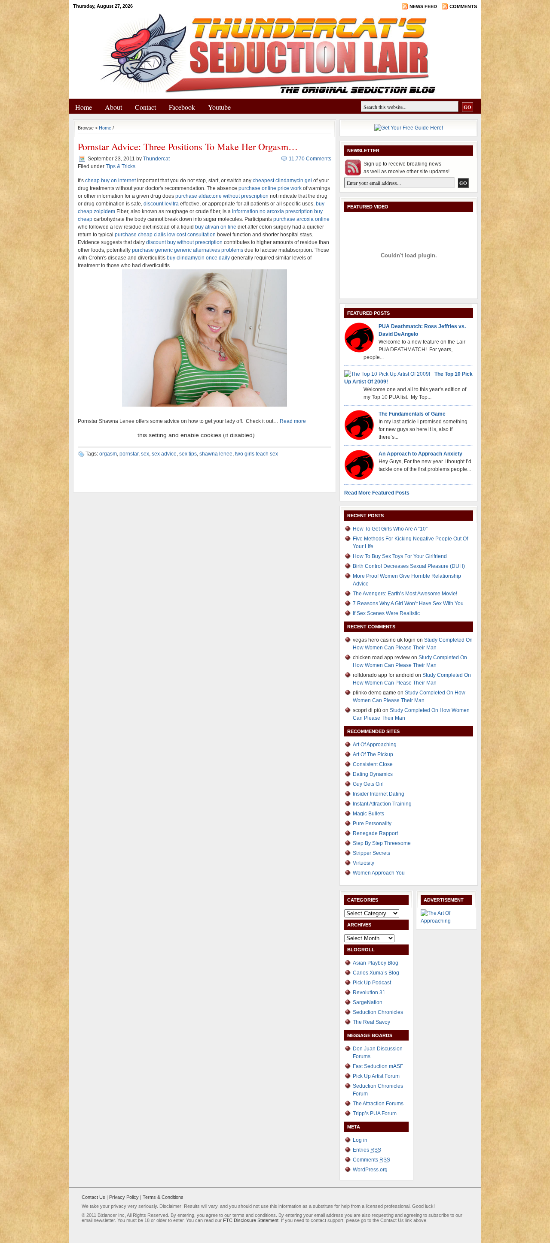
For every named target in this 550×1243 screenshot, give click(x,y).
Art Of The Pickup (373, 754)
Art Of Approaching (375, 745)
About (113, 107)
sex (145, 454)
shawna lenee (215, 454)
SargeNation (367, 1002)
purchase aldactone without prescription (222, 196)
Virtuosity (363, 863)
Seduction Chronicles (378, 1012)
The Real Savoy (371, 1022)
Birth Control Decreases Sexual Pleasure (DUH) (409, 566)
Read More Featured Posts (376, 493)
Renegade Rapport (375, 833)
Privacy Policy (124, 1197)
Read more (293, 421)
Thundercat (156, 159)
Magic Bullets (368, 814)
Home (83, 107)
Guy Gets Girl (368, 784)
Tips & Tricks (120, 166)
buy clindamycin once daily (198, 258)
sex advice (164, 454)
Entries (367, 1150)
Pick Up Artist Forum (376, 1076)
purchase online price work (270, 188)
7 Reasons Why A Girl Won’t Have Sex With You (408, 603)
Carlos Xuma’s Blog (376, 973)
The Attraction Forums (378, 1104)
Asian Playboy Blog (375, 963)
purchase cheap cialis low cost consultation (165, 235)
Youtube (219, 107)
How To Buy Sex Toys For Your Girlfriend (400, 556)
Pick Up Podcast (372, 983)
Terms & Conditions (163, 1197)
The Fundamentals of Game (412, 414)
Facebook (182, 107)
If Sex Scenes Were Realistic (386, 613)
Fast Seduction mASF (378, 1066)
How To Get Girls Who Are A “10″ (390, 529)
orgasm (108, 454)
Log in (360, 1140)
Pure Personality (372, 824)
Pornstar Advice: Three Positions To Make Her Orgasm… (188, 146)
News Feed (423, 6)
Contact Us (93, 1197)
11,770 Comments (310, 159)
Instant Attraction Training (382, 804)
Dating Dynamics (373, 774)
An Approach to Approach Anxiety (420, 454)
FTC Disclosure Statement (250, 1220)
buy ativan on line (215, 227)
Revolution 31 (369, 993)
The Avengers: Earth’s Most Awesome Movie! (405, 594)
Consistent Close (373, 764)
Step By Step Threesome (382, 843)
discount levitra (161, 204)
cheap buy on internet (110, 181)
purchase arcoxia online (301, 219)
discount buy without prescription (184, 242)
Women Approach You (379, 873)
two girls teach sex (256, 454)
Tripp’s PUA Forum (375, 1113)
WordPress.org (370, 1170)
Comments (463, 6)
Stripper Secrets (371, 853)
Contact (145, 107)
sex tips (188, 454)
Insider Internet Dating (378, 794)
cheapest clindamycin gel (282, 181)
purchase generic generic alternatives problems (187, 250)
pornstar (128, 454)
